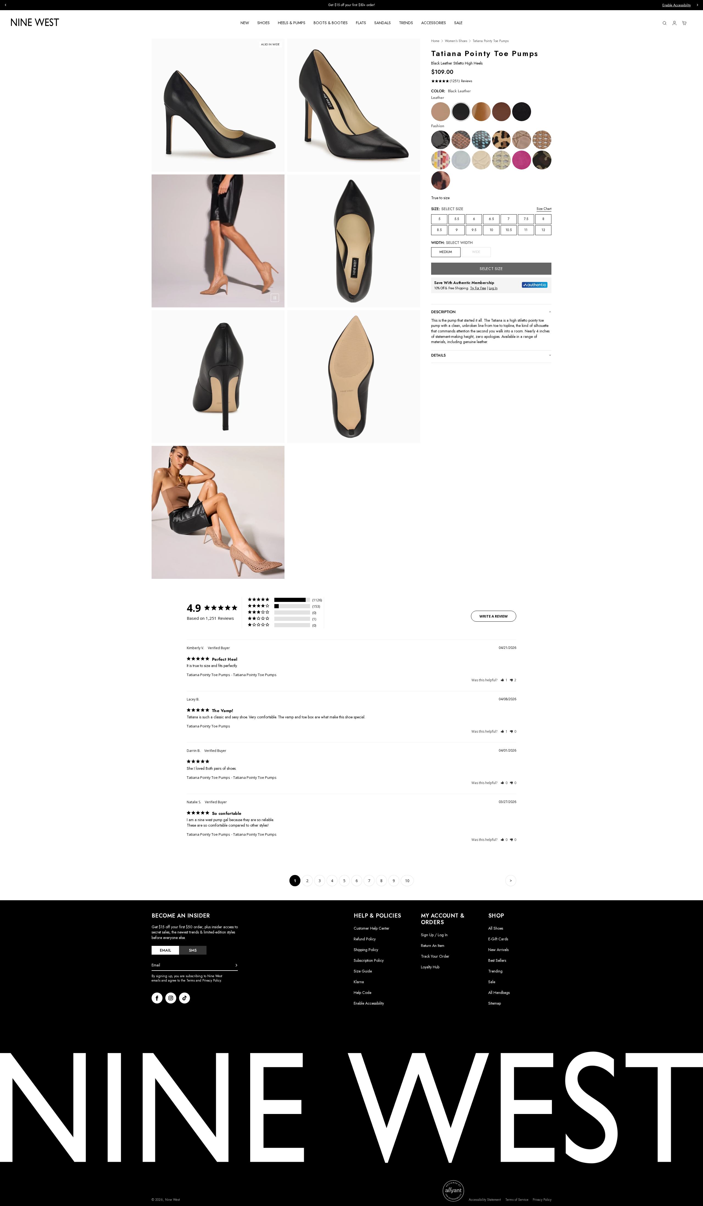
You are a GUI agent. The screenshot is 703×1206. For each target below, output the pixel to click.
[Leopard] (440, 180)
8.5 (439, 229)
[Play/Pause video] (275, 298)
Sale (491, 982)
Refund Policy (365, 939)
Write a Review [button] (493, 616)
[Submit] (236, 965)
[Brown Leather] (501, 111)
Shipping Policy (366, 949)
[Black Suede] (521, 111)
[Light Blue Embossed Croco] (460, 160)
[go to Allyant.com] (453, 1191)
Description (443, 312)
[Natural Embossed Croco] (521, 139)
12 (543, 229)
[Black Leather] (460, 111)
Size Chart (544, 208)
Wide (481, 253)
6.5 (491, 218)
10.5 (509, 229)
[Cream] (501, 160)
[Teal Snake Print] (481, 139)
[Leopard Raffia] (501, 139)
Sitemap (494, 1003)
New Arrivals (498, 949)
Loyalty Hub (430, 967)
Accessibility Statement (485, 1199)
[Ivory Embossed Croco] (481, 160)
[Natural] (541, 139)
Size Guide (363, 971)
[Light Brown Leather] (481, 111)
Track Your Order (435, 956)
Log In (493, 288)
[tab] (165, 950)
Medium (445, 251)
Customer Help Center (371, 928)
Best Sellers (497, 960)
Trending (495, 971)
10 (491, 229)
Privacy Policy (542, 1199)
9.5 (474, 229)
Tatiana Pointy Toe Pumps (208, 674)
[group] (351, 5)
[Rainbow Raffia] (440, 160)
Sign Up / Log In (434, 935)
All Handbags (499, 992)
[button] (504, 680)
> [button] (511, 880)
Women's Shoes (456, 41)
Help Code (362, 992)
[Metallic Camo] (541, 160)
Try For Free (478, 288)
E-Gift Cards (498, 939)
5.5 (456, 218)
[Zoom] (218, 105)
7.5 (526, 218)
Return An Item (432, 945)
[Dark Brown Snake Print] (460, 139)
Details (387, 5)
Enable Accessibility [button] (676, 5)
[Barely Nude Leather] (440, 111)
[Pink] (521, 160)
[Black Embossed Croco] (440, 139)
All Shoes (495, 928)
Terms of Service (516, 1199)
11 (526, 229)
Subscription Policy (369, 960)
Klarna (359, 982)
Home (435, 41)
